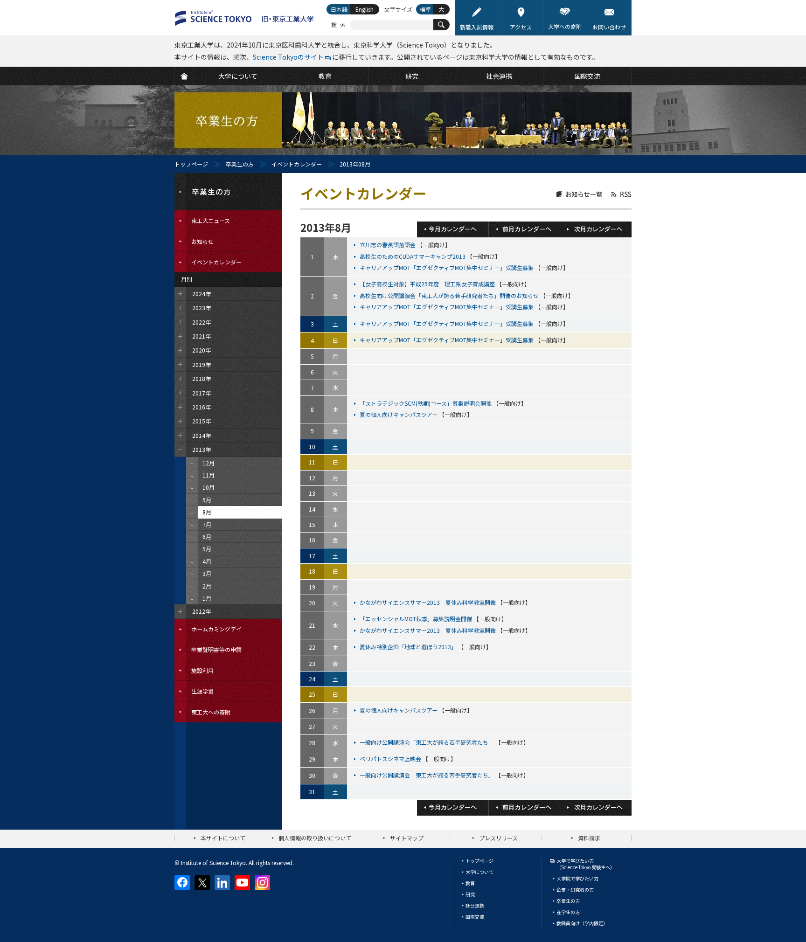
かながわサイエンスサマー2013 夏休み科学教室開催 (428, 602)
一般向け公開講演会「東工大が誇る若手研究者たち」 (427, 742)
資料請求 (589, 838)
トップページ (191, 164)
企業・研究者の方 (575, 889)
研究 (470, 894)
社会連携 (475, 905)
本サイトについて (223, 838)
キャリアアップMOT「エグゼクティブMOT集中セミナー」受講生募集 (447, 267)
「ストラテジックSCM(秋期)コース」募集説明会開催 (426, 403)
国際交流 (475, 916)
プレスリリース (498, 838)
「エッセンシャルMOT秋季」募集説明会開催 (416, 619)
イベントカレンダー (296, 164)
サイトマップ (407, 838)
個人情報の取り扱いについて (314, 838)
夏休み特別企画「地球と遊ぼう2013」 (409, 647)
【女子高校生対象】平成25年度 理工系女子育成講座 (428, 284)
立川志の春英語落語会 (388, 245)
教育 (470, 883)
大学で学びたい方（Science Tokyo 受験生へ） (585, 864)
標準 (425, 9)
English (364, 9)
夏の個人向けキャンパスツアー (399, 414)
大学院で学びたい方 (577, 878)
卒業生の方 (240, 164)
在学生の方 (568, 911)
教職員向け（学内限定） (582, 923)
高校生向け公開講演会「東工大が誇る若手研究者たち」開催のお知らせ (450, 295)
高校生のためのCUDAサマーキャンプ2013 (413, 256)
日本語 (339, 9)
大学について (479, 871)
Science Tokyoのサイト (288, 57)
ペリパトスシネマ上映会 (391, 758)
